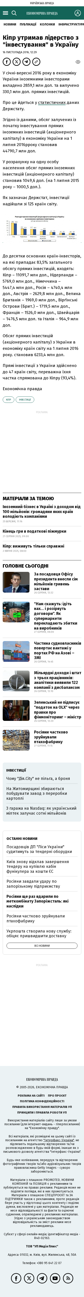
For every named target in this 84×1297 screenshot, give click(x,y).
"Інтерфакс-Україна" (58, 1140)
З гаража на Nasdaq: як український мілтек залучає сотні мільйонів (41, 811)
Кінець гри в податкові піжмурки (34, 531)
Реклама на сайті (31, 1095)
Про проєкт (57, 1095)
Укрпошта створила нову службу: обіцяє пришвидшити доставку (38, 934)
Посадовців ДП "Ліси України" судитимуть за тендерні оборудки (39, 849)
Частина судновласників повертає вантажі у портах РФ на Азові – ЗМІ (57, 650)
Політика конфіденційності (42, 1101)
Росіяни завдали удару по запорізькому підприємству (33, 884)
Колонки (47, 24)
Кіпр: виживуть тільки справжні (33, 546)
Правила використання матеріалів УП (42, 1107)
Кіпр (8, 399)
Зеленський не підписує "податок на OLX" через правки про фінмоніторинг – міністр (57, 710)
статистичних (52, 102)
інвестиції (25, 399)
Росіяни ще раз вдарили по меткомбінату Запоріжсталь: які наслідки (37, 901)
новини (10, 24)
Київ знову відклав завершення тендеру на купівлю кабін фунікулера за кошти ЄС (37, 866)
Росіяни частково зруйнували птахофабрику (51, 737)
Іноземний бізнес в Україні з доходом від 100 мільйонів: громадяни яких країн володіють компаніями (42, 511)
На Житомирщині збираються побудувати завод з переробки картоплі (36, 793)
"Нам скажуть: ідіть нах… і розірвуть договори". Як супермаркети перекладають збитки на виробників (55, 616)
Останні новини (21, 838)
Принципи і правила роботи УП (42, 1112)
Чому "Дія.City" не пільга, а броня (38, 778)
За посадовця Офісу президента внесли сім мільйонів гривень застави (56, 581)
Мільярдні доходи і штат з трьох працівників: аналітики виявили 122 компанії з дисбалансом (57, 680)
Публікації (28, 24)
